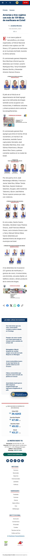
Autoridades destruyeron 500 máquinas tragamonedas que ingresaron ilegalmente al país (14, 386)
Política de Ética (16, 533)
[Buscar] (10, 2)
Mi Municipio (16, 509)
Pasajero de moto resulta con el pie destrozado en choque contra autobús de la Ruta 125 (14, 340)
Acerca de (16, 519)
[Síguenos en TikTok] (15, 460)
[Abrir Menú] (2, 2)
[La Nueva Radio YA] (17, 3)
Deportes (15, 476)
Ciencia (16, 500)
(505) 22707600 (17, 448)
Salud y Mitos (15, 503)
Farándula (15, 494)
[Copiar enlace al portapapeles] (22, 305)
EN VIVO (26, 2)
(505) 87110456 (18, 450)
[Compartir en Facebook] (7, 305)
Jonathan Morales (16, 26)
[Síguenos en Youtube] (11, 460)
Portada (5, 10)
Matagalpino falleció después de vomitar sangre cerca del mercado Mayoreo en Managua (14, 352)
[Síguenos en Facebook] (7, 460)
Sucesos (12, 10)
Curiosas (16, 497)
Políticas (16, 484)
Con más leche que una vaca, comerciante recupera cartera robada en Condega (13, 328)
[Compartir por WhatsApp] (14, 305)
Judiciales (15, 481)
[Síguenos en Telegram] (18, 460)
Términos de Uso (15, 530)
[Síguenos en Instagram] (22, 460)
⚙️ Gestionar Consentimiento (15, 536)
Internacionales (16, 479)
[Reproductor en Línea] (6, 2)
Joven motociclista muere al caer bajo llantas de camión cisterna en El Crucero (14, 363)
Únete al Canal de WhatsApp (15, 454)
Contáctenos (15, 521)
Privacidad (16, 524)
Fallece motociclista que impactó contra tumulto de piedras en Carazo (14, 374)
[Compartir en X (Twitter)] (11, 305)
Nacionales (16, 473)
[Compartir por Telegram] (18, 305)
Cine (16, 506)
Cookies (16, 527)
